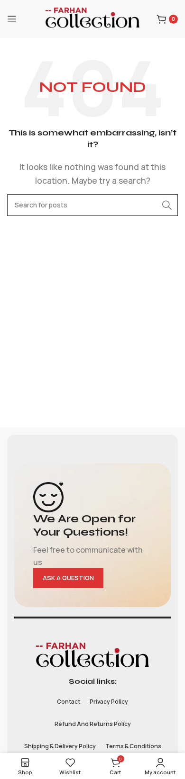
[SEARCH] (167, 205)
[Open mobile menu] (11, 18)
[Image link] (92, 656)
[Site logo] (92, 18)
